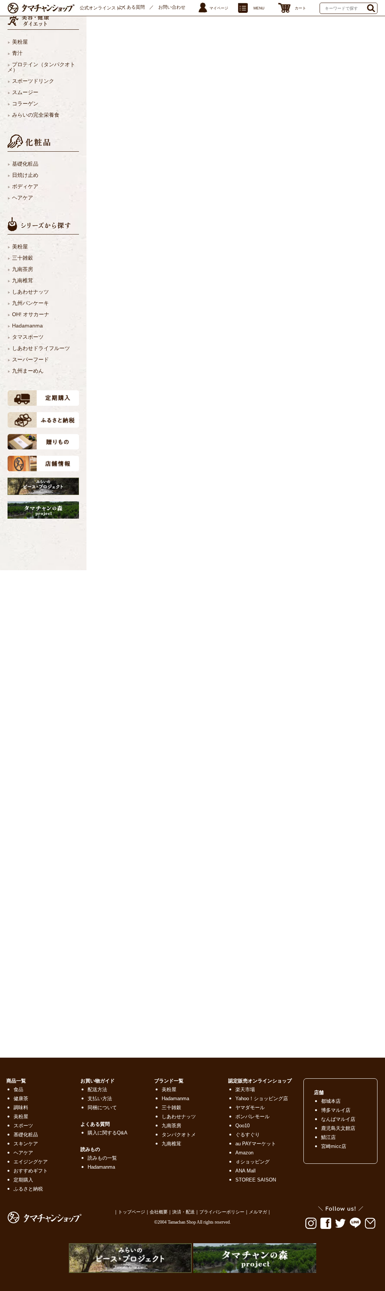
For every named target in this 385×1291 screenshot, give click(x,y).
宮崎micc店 (333, 1146)
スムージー (25, 92)
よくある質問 (131, 7)
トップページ (131, 1212)
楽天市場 (245, 1089)
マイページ (218, 8)
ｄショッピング (252, 1162)
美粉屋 (20, 41)
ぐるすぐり (247, 1134)
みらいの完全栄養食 (35, 114)
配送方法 (97, 1089)
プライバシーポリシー (221, 1212)
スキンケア (26, 1143)
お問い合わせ (171, 7)
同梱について (102, 1107)
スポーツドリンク (33, 81)
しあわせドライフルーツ (41, 348)
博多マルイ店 (335, 1110)
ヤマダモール (250, 1107)
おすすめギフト (31, 1171)
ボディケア (25, 186)
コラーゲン (25, 103)
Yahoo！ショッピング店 (261, 1098)
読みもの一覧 (102, 1158)
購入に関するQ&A (107, 1133)
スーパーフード (30, 359)
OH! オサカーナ (30, 314)
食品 (18, 1089)
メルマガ (258, 1212)
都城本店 (331, 1101)
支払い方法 (100, 1098)
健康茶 (21, 1098)
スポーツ (23, 1125)
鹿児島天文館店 (338, 1128)
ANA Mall (245, 1171)
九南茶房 (22, 269)
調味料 (21, 1107)
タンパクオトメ (179, 1134)
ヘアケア (22, 197)
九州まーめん (28, 370)
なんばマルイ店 (338, 1119)
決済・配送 (183, 1212)
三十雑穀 (22, 257)
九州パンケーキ (30, 303)
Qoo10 (242, 1125)
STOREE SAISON (255, 1180)
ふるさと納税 (28, 1189)
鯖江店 (328, 1137)
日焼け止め (25, 175)
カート (300, 8)
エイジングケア (31, 1162)
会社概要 (159, 1212)
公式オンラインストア (102, 8)
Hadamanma (27, 325)
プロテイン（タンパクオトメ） (41, 67)
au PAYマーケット (255, 1143)
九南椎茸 (22, 280)
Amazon (244, 1153)
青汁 (17, 53)
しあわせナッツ (30, 291)
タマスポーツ (28, 336)
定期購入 (23, 1180)
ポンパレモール (252, 1116)
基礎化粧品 (25, 163)
